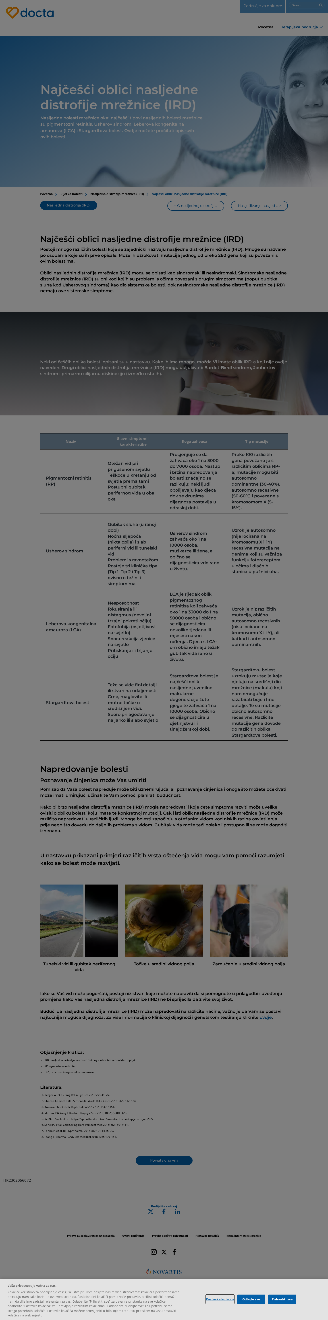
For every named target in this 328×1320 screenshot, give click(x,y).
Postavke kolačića (220, 1299)
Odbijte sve (251, 1299)
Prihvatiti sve (282, 1299)
